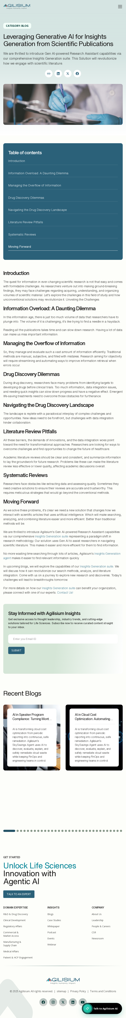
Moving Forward (19, 246)
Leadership (97, 920)
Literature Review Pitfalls (25, 222)
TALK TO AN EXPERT (19, 894)
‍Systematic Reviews (22, 234)
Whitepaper (53, 926)
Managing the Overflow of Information (34, 185)
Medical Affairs (11, 951)
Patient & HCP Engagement (18, 957)
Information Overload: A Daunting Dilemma (38, 173)
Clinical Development (14, 920)
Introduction (16, 160)
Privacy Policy (78, 991)
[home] (16, 6)
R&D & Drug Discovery (15, 914)
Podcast (51, 932)
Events (50, 938)
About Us (97, 914)
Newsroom (98, 938)
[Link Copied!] (48, 73)
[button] (119, 7)
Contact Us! (65, 592)
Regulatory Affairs (12, 926)
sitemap (61, 991)
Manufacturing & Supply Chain (12, 943)
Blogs (50, 914)
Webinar (51, 944)
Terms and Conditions (103, 991)
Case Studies (54, 920)
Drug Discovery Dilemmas (26, 197)
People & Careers (101, 926)
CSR (94, 932)
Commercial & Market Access (11, 934)
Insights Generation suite (51, 536)
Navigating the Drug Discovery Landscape (38, 209)
